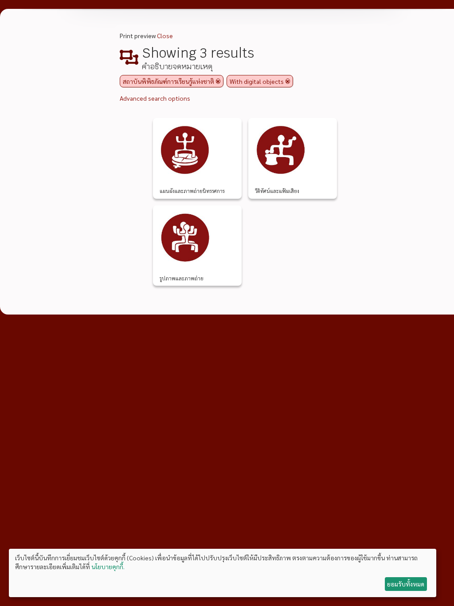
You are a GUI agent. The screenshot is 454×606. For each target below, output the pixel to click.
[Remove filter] (218, 81)
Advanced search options (155, 98)
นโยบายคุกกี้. (108, 567)
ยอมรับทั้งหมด (405, 584)
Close (165, 35)
